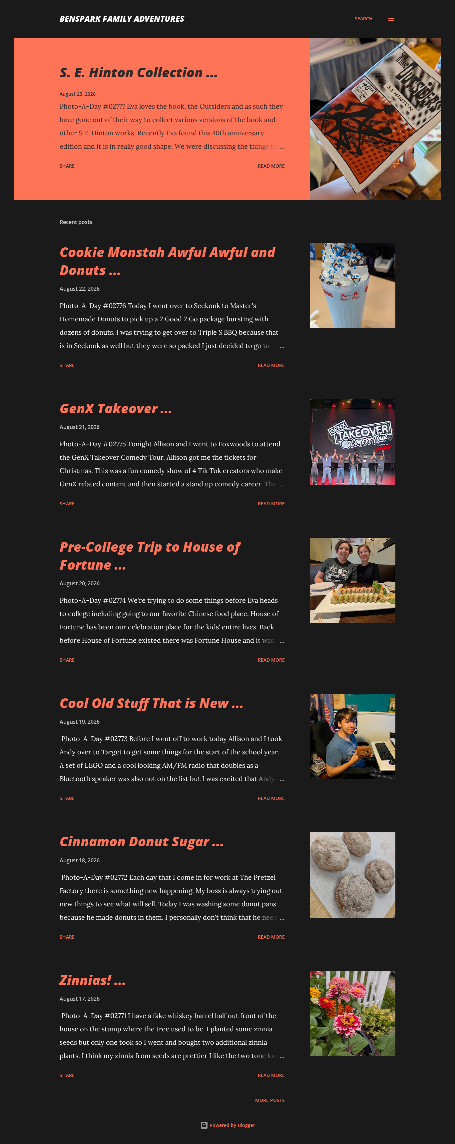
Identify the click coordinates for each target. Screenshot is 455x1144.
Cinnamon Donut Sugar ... (142, 841)
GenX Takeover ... (116, 408)
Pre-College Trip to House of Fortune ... (150, 555)
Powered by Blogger (231, 1125)
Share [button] (67, 166)
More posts (270, 1100)
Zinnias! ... (93, 980)
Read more (271, 166)
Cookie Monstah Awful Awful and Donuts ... (167, 261)
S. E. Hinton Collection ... (139, 72)
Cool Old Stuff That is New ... (152, 703)
